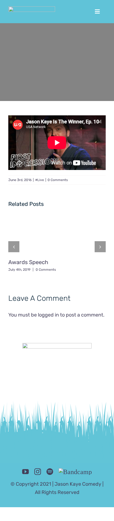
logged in (48, 315)
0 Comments (58, 180)
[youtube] (25, 471)
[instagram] (37, 471)
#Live (39, 180)
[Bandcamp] (75, 471)
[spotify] (49, 471)
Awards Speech (28, 262)
